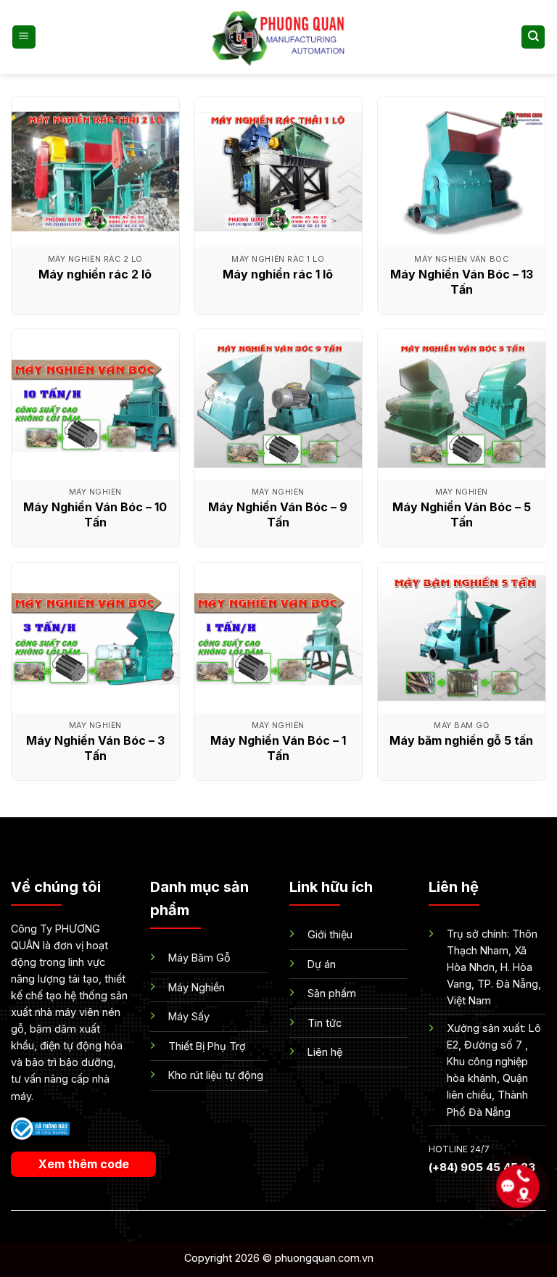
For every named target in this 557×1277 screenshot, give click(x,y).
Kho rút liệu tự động (215, 1075)
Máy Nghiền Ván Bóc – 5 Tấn (461, 514)
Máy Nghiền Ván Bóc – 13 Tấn (461, 282)
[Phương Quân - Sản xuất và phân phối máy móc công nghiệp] (278, 36)
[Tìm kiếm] (533, 37)
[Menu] (24, 37)
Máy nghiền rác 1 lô (278, 274)
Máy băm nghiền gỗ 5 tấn (461, 740)
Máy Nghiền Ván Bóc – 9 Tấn (277, 514)
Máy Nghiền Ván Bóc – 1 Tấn (278, 748)
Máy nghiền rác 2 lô (95, 274)
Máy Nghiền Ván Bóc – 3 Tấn (95, 748)
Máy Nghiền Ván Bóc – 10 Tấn (95, 514)
